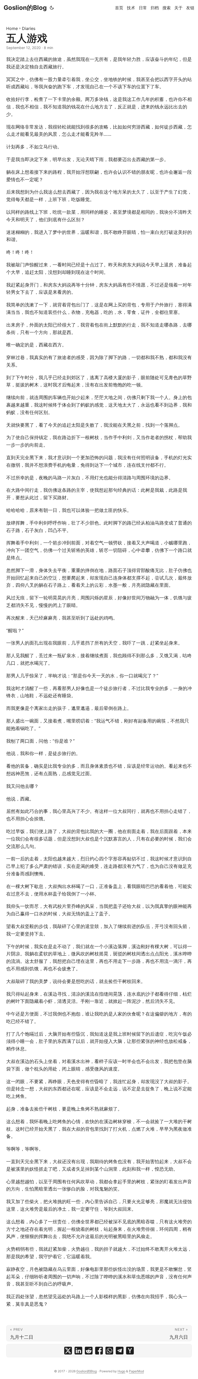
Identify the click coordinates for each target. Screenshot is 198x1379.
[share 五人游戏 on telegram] (119, 1350)
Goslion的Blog (25, 7)
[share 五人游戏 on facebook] (99, 1350)
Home (12, 28)
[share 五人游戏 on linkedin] (78, 1350)
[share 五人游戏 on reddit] (89, 1350)
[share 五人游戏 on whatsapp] (109, 1350)
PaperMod (136, 1371)
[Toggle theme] (52, 7)
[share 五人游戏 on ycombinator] (130, 1350)
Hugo (121, 1371)
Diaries (28, 28)
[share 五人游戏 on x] (68, 1350)
